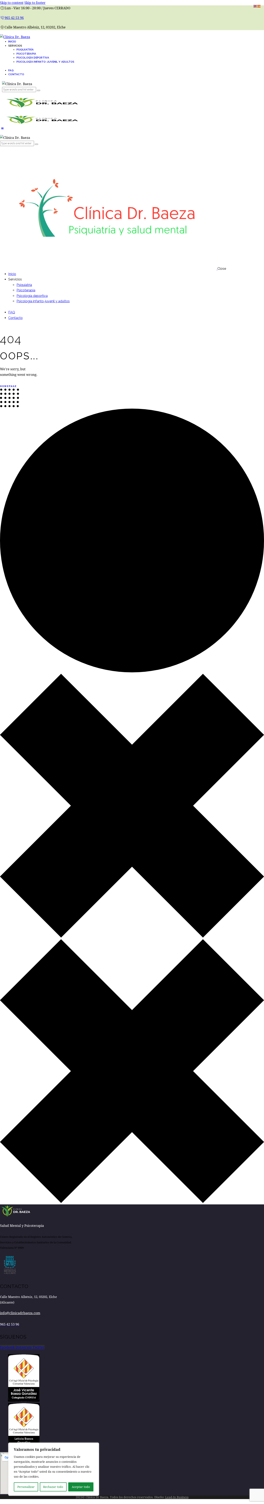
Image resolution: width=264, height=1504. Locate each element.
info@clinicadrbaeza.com (20, 1313)
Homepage (8, 386)
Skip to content (12, 2)
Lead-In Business (177, 1497)
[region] (53, 1469)
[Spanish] (259, 6)
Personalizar (26, 1487)
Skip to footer (35, 2)
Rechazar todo (53, 1487)
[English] (255, 6)
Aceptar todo (81, 1487)
